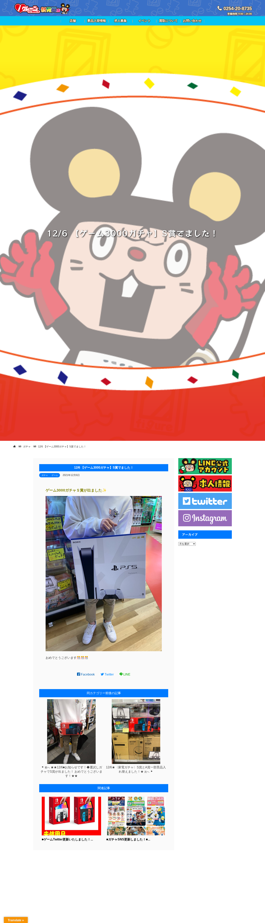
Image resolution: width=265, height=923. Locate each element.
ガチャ (45, 475)
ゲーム (55, 475)
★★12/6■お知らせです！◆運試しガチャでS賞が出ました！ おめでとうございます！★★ (71, 772)
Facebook (87, 674)
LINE (126, 674)
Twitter (109, 674)
